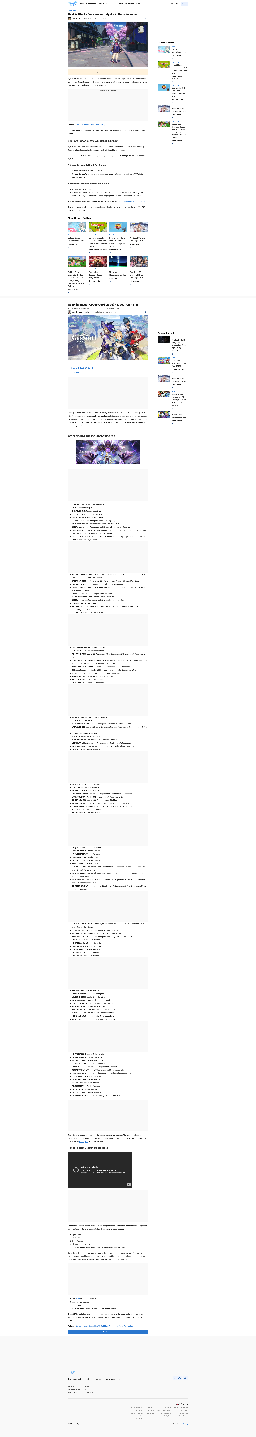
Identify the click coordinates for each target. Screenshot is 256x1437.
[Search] (172, 4)
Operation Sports (165, 1413)
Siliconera (150, 1410)
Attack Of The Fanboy (181, 1407)
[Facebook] (179, 1378)
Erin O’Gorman (135, 281)
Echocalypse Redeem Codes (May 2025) (95, 275)
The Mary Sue (183, 1413)
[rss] (175, 1378)
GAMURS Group (184, 1424)
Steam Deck (129, 3)
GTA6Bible (139, 1419)
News (82, 3)
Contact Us (87, 1386)
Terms (86, 1389)
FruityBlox (167, 1416)
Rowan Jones (72, 244)
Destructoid (184, 1410)
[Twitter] (185, 1378)
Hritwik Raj (175, 351)
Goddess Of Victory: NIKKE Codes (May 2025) (138, 275)
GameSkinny (150, 1413)
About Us (71, 1386)
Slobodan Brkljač (115, 250)
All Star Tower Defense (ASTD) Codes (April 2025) (179, 397)
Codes (113, 3)
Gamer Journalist (137, 1413)
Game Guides (91, 3)
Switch (120, 3)
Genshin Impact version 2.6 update (131, 201)
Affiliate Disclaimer (74, 1389)
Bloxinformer (183, 1416)
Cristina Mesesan (178, 369)
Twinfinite (150, 1407)
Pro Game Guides (137, 1407)
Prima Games (138, 1410)
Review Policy (72, 1392)
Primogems (83, 1141)
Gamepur (168, 1407)
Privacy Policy (88, 1392)
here (78, 1299)
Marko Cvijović (94, 250)
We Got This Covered (164, 1410)
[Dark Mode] (177, 4)
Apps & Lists (103, 3)
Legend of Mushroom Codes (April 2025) (179, 363)
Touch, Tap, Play (137, 1416)
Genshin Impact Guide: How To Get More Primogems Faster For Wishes (104, 1326)
